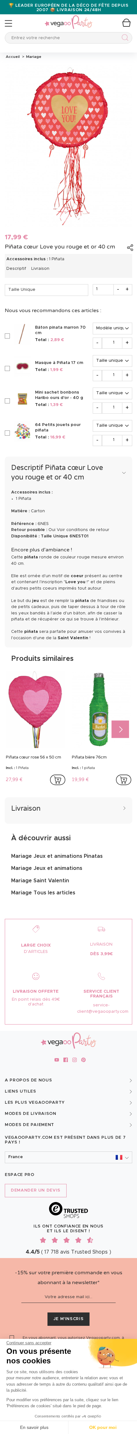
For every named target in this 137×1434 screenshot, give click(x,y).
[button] (68, 1157)
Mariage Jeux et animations (46, 868)
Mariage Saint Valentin (40, 880)
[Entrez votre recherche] (124, 38)
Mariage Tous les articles (43, 892)
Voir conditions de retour (83, 530)
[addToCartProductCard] (57, 780)
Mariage (32, 57)
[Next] (120, 729)
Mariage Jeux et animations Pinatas (57, 856)
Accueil (13, 57)
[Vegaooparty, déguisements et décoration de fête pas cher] (68, 18)
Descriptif (16, 269)
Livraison (40, 269)
